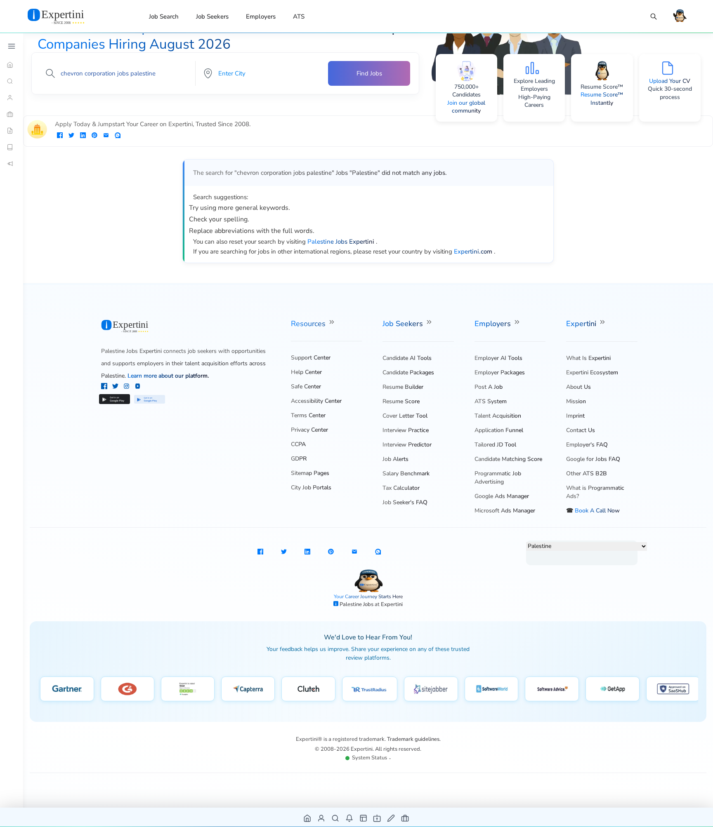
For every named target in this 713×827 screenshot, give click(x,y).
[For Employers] (11, 114)
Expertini (582, 324)
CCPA (298, 444)
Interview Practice (405, 430)
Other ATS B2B (586, 473)
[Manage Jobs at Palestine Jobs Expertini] (405, 817)
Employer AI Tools (498, 358)
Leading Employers (538, 85)
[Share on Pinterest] (94, 136)
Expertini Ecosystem (592, 372)
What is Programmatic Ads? (595, 492)
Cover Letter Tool (404, 416)
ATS (299, 16)
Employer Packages (500, 372)
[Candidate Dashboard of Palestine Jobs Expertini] (321, 817)
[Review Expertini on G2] (127, 689)
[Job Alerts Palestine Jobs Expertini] (349, 817)
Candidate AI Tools (407, 358)
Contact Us (580, 430)
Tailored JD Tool (495, 445)
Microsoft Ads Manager (505, 511)
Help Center (306, 372)
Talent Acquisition (498, 416)
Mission (576, 401)
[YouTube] (138, 387)
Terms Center (308, 415)
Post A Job (489, 387)
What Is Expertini (588, 358)
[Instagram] (127, 387)
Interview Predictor (407, 445)
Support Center (311, 358)
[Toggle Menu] (11, 46)
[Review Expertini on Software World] (492, 689)
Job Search (164, 16)
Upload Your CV (669, 81)
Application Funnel (499, 430)
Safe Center (306, 386)
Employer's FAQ (587, 445)
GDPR (299, 459)
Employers (261, 16)
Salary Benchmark (406, 473)
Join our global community (466, 107)
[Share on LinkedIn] (83, 136)
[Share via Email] (106, 136)
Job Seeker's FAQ (404, 502)
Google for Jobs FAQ (593, 459)
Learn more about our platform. (168, 376)
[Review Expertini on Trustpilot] (188, 689)
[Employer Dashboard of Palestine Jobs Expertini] (363, 817)
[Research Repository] (11, 147)
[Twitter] (116, 387)
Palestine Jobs (357, 604)
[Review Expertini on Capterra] (248, 689)
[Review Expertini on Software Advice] (552, 689)
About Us (578, 387)
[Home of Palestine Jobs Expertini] (307, 817)
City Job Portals (311, 487)
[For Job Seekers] (11, 97)
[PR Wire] (11, 163)
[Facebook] (105, 387)
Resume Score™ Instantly (602, 99)
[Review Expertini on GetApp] (613, 689)
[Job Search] (653, 16)
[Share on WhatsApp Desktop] (117, 136)
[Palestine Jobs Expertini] (66, 16)
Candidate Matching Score (508, 459)
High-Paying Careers (534, 101)
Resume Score (401, 401)
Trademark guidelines (413, 739)
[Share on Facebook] (60, 136)
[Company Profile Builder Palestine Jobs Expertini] (377, 817)
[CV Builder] (11, 130)
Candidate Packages (408, 372)
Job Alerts (395, 459)
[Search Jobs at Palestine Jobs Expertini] (335, 817)
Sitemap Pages (310, 473)
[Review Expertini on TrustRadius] (369, 689)
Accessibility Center (316, 401)
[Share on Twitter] (71, 136)
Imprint (575, 416)
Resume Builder (402, 387)
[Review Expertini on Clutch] (308, 689)
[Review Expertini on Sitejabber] (431, 689)
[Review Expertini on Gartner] (67, 689)
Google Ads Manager (502, 496)
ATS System (491, 401)
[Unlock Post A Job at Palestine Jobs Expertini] (391, 817)
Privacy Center (309, 430)
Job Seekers (212, 16)
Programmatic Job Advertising (498, 478)
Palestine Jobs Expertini (131, 351)
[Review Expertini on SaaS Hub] (673, 689)
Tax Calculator (401, 488)
